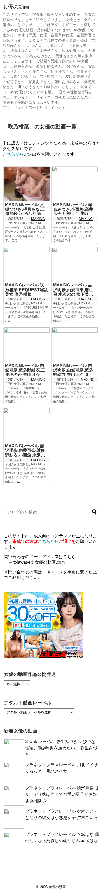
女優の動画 (16, 7)
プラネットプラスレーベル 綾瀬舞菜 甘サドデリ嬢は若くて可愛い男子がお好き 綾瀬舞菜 (62, 794)
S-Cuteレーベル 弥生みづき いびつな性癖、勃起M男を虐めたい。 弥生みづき (61, 747)
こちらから (13, 154)
